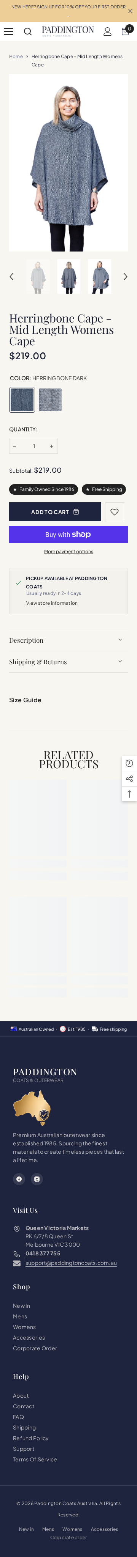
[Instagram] (37, 1179)
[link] (38, 863)
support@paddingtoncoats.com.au (71, 1262)
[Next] (125, 276)
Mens (48, 1529)
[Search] (27, 31)
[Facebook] (19, 1179)
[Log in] (108, 31)
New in (26, 1529)
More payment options (68, 551)
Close (130, 11)
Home (16, 56)
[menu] (8, 31)
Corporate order (68, 1537)
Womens (72, 1529)
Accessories (104, 1529)
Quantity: (23, 429)
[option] (68, 163)
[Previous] (11, 276)
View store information (52, 603)
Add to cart (50, 511)
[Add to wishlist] (114, 511)
